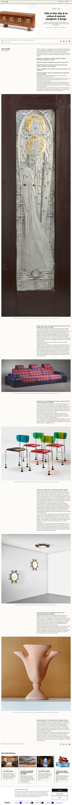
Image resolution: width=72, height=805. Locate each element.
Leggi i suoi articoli (5, 58)
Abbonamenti (60, 1)
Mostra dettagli (59, 802)
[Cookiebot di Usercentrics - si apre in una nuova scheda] (7, 803)
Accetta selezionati (59, 793)
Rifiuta (59, 797)
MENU (4, 1)
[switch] (31, 803)
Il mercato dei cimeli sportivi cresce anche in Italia (61, 782)
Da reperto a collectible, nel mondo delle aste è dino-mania (27, 782)
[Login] (6, 1)
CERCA (67, 1)
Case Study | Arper (9, 779)
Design (56, 38)
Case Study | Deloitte (42, 780)
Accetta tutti (59, 790)
